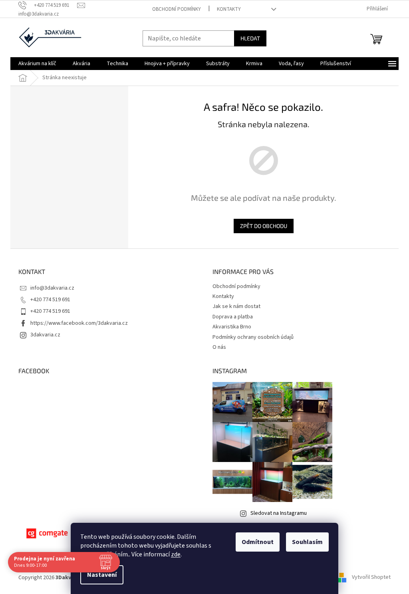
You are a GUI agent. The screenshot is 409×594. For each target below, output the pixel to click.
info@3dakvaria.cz (52, 288)
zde (176, 554)
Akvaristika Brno (231, 327)
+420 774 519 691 (50, 300)
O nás (219, 347)
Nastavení (102, 574)
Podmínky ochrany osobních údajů (253, 337)
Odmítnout (258, 542)
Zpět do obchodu (263, 225)
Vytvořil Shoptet (371, 578)
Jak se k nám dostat (236, 306)
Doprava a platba (232, 317)
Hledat (250, 38)
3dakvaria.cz (45, 335)
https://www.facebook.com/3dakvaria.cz (79, 323)
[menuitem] (37, 63)
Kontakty (229, 9)
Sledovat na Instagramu (278, 513)
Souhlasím (307, 542)
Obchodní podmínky (176, 9)
